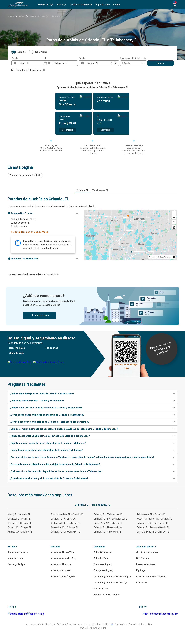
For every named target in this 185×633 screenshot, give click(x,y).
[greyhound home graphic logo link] (18, 4)
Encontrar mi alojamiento (28, 70)
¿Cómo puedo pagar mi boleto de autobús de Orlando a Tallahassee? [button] (46, 414)
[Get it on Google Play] (17, 614)
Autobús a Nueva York (62, 552)
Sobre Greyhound (102, 552)
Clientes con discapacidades (151, 576)
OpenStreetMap (166, 257)
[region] (130, 235)
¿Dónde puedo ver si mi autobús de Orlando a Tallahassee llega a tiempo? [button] (49, 421)
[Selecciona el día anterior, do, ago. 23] (111, 63)
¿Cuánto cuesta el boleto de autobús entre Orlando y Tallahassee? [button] (45, 407)
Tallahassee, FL (100, 190)
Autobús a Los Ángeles (62, 576)
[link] (92, 306)
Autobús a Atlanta (60, 570)
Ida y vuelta (41, 51)
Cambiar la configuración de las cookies (133, 624)
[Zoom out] (174, 217)
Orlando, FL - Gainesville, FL (107, 531)
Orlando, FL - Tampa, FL (20, 527)
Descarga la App (16, 564)
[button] (44, 213)
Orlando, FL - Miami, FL (19, 518)
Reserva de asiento (146, 564)
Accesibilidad (103, 624)
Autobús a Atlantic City (63, 558)
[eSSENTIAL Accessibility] (161, 613)
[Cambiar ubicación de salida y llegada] (45, 63)
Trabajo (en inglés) (103, 570)
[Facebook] (139, 613)
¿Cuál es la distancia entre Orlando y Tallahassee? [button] (36, 400)
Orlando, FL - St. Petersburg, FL (153, 523)
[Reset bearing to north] (174, 221)
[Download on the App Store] (35, 614)
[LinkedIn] (141, 613)
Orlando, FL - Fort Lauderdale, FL (110, 518)
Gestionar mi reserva (147, 552)
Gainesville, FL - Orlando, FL (64, 527)
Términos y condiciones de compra (112, 576)
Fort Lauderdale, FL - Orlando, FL (67, 514)
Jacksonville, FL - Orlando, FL (65, 523)
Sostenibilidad (101, 588)
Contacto (141, 582)
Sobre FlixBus (100, 558)
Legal (52, 624)
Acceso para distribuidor (106, 594)
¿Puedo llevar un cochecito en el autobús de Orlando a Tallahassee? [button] (46, 450)
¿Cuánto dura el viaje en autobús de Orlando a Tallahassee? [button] (41, 393)
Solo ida (21, 51)
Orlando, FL (55, 16)
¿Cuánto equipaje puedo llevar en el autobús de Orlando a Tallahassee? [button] (47, 443)
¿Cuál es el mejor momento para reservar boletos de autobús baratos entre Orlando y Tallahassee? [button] (63, 429)
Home (11, 16)
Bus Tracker (142, 558)
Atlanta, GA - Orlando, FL (20, 531)
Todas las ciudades (18, 552)
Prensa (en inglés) (102, 564)
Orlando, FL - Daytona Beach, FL (153, 527)
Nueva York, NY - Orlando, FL (108, 523)
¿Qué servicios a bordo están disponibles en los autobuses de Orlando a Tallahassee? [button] (56, 471)
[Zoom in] (174, 213)
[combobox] (30, 63)
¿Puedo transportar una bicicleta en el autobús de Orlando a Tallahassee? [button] (49, 436)
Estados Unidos (37, 16)
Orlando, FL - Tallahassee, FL (108, 514)
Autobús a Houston (61, 564)
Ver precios (67, 130)
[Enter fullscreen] (174, 227)
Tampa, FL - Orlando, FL (20, 523)
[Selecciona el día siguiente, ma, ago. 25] (115, 63)
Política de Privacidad (66, 624)
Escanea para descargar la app (126, 365)
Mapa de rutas (15, 558)
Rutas (21, 16)
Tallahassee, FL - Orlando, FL (151, 514)
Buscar (160, 63)
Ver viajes (105, 130)
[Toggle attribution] (174, 257)
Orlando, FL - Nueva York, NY (108, 527)
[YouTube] (140, 613)
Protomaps (153, 257)
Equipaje (140, 570)
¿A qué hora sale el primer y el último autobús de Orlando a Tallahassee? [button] (48, 478)
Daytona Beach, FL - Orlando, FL (153, 531)
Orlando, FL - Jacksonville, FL (65, 531)
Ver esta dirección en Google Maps (29, 232)
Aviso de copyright (86, 624)
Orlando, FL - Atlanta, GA (63, 518)
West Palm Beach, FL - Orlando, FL (154, 518)
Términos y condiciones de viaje (110, 582)
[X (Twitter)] (142, 613)
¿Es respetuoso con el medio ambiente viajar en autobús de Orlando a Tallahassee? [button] (54, 464)
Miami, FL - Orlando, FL (19, 514)
